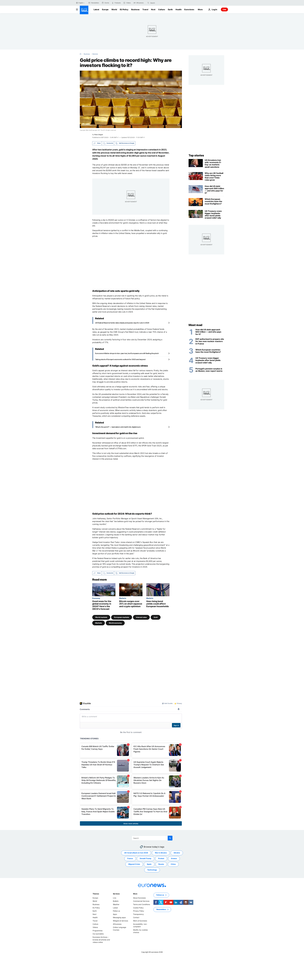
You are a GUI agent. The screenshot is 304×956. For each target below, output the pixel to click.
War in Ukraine (161, 853)
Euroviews (189, 9)
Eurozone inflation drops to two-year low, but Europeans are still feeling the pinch (127, 353)
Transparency (138, 914)
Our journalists (98, 934)
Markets (95, 54)
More (135, 894)
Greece (174, 858)
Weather (116, 904)
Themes (96, 894)
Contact (136, 917)
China (173, 864)
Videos (95, 927)
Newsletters (161, 909)
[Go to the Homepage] (84, 10)
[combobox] (160, 3)
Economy (96, 598)
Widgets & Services (120, 921)
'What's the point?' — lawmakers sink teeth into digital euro (118, 427)
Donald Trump (145, 858)
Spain (149, 864)
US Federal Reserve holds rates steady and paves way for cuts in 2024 (122, 323)
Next (153, 9)
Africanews (117, 924)
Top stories (196, 155)
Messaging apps (119, 917)
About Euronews (139, 898)
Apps (115, 914)
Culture (161, 9)
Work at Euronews (140, 921)
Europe (105, 9)
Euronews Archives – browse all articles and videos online (101, 939)
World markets (101, 617)
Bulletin (116, 901)
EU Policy (124, 9)
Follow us (116, 911)
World (114, 9)
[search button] (148, 3)
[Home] (80, 54)
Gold (156, 617)
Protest (161, 858)
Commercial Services (141, 901)
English (80, 3)
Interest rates (141, 617)
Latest (96, 9)
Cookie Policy (138, 908)
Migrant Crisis (134, 864)
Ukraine (177, 853)
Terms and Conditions (141, 904)
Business (135, 9)
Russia (161, 864)
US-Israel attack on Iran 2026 (136, 853)
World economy (115, 623)
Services (116, 894)
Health (178, 9)
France (130, 858)
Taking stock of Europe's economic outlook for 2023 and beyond (120, 359)
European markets (121, 617)
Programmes (97, 931)
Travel (145, 9)
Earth (170, 9)
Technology (152, 870)
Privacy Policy (138, 911)
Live (224, 9)
